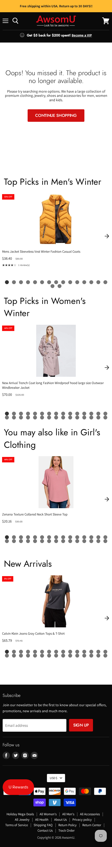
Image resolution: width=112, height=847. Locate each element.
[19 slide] (28, 417)
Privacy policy (82, 819)
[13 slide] (91, 282)
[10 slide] (70, 282)
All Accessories (90, 814)
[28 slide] (91, 417)
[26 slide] (77, 417)
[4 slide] (28, 282)
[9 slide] (63, 282)
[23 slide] (56, 417)
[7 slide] (49, 282)
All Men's (68, 814)
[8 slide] (56, 282)
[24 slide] (63, 417)
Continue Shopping (56, 115)
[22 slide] (49, 417)
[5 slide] (35, 282)
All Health (41, 819)
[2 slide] (14, 282)
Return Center (91, 825)
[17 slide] (59, 286)
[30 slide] (105, 417)
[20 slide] (35, 417)
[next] (107, 236)
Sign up (81, 725)
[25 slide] (70, 417)
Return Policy (67, 825)
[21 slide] (42, 417)
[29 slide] (98, 417)
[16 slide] (52, 286)
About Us (60, 819)
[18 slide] (21, 417)
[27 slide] (84, 417)
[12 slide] (84, 282)
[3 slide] (21, 282)
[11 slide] (77, 282)
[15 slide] (105, 282)
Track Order (66, 830)
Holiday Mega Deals (20, 814)
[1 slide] (7, 282)
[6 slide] (42, 282)
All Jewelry (22, 819)
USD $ (53, 778)
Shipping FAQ (43, 825)
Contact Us (45, 830)
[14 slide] (98, 282)
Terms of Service (16, 825)
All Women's (48, 814)
